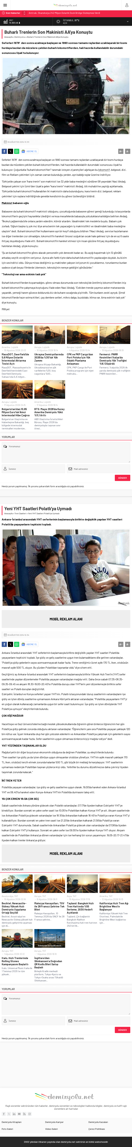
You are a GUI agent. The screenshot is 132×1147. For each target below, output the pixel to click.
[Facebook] (4, 1114)
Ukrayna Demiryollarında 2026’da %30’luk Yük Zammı (49, 357)
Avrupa (37, 347)
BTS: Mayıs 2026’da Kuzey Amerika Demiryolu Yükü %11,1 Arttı (49, 412)
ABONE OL (31, 151)
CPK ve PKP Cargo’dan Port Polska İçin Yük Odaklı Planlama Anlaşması (80, 359)
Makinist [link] (7, 203)
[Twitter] (9, 1114)
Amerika (6, 347)
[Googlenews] (30, 1114)
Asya (69, 896)
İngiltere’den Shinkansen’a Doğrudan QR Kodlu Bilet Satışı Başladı (48, 962)
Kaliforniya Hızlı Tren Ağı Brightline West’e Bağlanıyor (114, 906)
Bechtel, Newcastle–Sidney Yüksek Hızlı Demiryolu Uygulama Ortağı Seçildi (14, 908)
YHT (16, 896)
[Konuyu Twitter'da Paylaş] (10, 151)
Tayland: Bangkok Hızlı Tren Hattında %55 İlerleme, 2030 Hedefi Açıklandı (80, 908)
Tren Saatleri (20, 513)
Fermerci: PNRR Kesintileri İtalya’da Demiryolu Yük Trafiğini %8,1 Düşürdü (113, 359)
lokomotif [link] (104, 169)
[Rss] (24, 1114)
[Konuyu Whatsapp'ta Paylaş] (16, 151)
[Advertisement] (66, 1064)
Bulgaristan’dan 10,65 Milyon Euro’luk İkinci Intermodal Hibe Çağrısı (16, 412)
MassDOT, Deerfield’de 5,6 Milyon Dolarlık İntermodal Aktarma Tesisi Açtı (15, 359)
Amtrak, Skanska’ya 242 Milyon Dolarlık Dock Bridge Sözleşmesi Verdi (64, 12)
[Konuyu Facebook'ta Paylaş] (4, 151)
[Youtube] (19, 1114)
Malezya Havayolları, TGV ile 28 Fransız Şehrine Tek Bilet (49, 906)
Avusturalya (7, 896)
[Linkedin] (14, 1114)
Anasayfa (8, 37)
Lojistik (14, 347)
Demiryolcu (19, 37)
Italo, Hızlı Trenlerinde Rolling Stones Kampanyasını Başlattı (15, 961)
